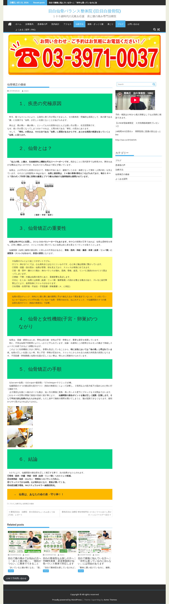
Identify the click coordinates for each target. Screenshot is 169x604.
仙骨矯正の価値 (28, 503)
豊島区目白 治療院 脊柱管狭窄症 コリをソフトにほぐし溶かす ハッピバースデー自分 (86, 513)
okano (26, 91)
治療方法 (79, 24)
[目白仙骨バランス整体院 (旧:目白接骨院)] (9, 23)
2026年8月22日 (15, 555)
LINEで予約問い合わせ (16, 578)
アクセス (67, 24)
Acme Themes (110, 599)
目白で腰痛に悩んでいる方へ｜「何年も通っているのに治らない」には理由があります (85, 2)
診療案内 (29, 24)
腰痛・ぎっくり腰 (95, 24)
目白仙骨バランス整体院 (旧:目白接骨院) (86, 11)
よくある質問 (121, 179)
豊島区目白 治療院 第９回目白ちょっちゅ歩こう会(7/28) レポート (31, 513)
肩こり (110, 24)
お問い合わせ (133, 24)
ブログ (120, 24)
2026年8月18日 (50, 555)
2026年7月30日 (85, 555)
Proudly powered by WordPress (67, 599)
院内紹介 (55, 24)
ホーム (18, 24)
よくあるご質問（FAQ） (26, 30)
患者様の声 (42, 24)
